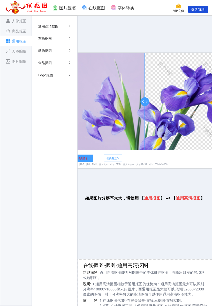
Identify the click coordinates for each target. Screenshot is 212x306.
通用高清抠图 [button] (48, 26)
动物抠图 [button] (45, 50)
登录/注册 (198, 9)
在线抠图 (96, 8)
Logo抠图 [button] (45, 75)
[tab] (16, 21)
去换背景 (112, 158)
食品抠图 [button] (45, 62)
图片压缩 (67, 8)
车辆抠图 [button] (45, 38)
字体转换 (126, 8)
